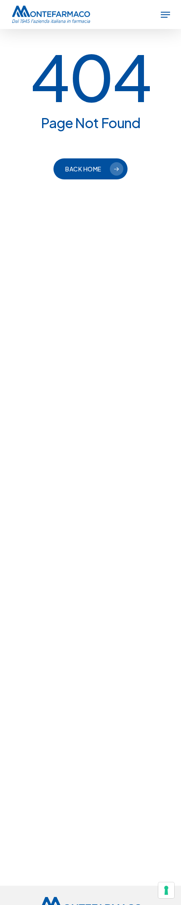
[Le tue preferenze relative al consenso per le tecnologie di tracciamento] (166, 890)
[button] (165, 15)
